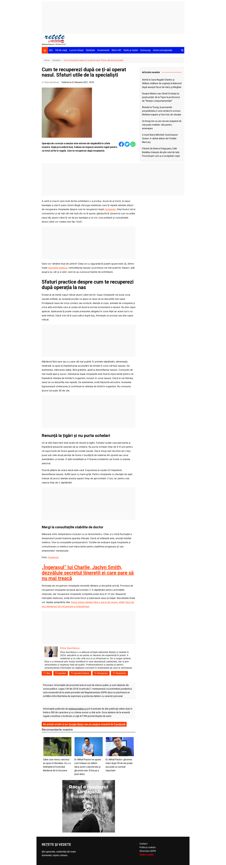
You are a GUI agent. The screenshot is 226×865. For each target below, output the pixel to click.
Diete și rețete (131, 50)
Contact (143, 843)
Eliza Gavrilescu (51, 82)
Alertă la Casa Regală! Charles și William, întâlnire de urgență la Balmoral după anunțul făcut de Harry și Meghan (162, 83)
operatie (62, 673)
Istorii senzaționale (162, 50)
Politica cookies (147, 847)
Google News (76, 724)
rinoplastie (110, 209)
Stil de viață (61, 50)
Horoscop (145, 50)
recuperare (102, 673)
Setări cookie (146, 854)
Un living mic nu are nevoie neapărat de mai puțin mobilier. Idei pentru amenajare (162, 125)
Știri (51, 50)
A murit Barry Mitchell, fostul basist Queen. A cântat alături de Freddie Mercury (160, 138)
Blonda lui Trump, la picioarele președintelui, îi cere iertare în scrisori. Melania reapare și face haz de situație (161, 111)
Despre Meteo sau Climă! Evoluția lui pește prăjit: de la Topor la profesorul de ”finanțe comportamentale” (161, 97)
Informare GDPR (147, 851)
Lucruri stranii (76, 50)
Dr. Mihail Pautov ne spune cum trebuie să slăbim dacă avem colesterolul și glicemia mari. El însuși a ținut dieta (87, 767)
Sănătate (90, 50)
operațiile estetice (57, 267)
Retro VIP (116, 50)
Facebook (53, 557)
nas (48, 673)
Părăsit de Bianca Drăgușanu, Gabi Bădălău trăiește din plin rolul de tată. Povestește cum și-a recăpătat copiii (161, 152)
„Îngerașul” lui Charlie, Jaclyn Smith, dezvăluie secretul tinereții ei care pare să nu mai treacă (88, 572)
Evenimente (103, 50)
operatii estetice (81, 673)
